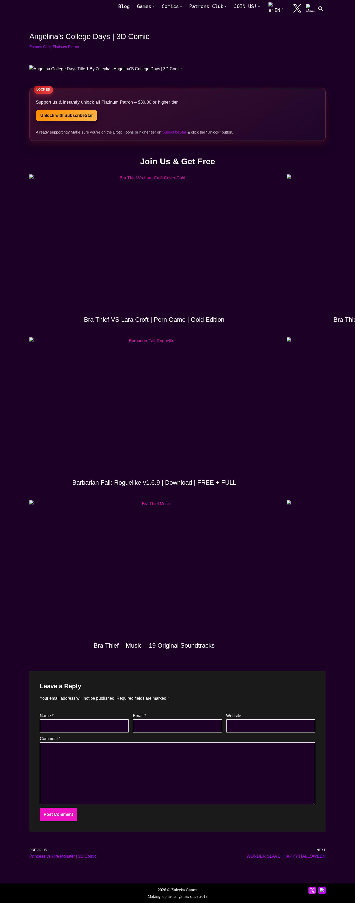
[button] (153, 6)
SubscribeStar (174, 132)
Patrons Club (40, 47)
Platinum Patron (66, 47)
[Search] (320, 8)
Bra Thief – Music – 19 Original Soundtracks (154, 645)
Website (233, 715)
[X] (297, 8)
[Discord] (310, 8)
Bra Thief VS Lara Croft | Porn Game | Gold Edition (154, 319)
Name (47, 715)
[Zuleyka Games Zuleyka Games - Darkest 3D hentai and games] (52, 8)
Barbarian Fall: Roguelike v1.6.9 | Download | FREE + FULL (154, 482)
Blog (124, 6)
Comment (50, 738)
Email (139, 715)
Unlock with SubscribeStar (66, 115)
